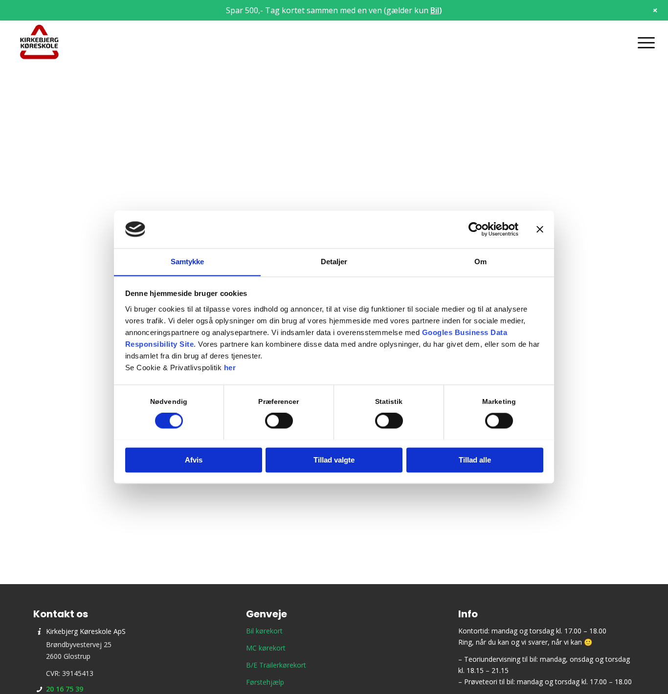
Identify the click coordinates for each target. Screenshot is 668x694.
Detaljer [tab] (334, 261)
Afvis (193, 460)
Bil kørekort (264, 630)
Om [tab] (480, 261)
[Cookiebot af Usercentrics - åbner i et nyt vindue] (475, 229)
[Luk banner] (539, 229)
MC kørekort (266, 647)
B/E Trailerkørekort (276, 665)
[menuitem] (643, 42)
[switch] (279, 420)
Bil (434, 10)
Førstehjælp (265, 682)
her (230, 367)
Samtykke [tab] (187, 261)
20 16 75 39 (64, 689)
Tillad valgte (334, 460)
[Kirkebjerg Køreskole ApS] (39, 42)
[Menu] (643, 42)
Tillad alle (475, 460)
